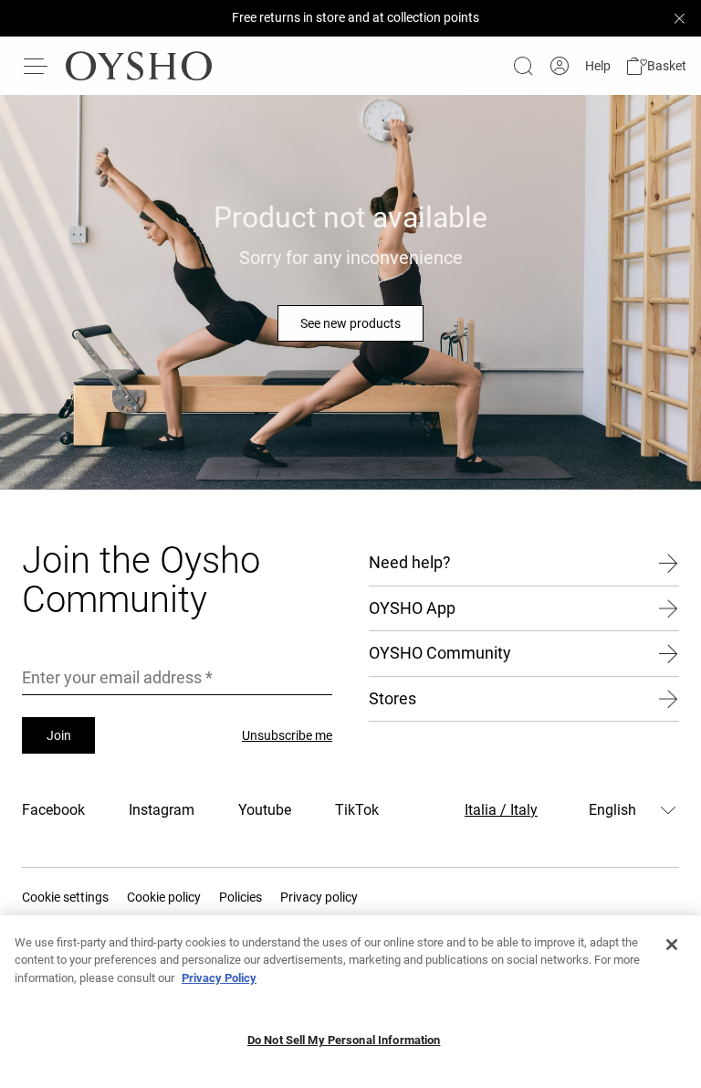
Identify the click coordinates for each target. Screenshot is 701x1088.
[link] (559, 66)
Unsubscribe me (287, 735)
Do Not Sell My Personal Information (344, 1040)
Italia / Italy (501, 810)
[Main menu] (36, 65)
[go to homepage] (139, 66)
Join (59, 735)
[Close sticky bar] (679, 18)
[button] (655, 66)
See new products (350, 323)
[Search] (523, 66)
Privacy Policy (219, 978)
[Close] (672, 944)
